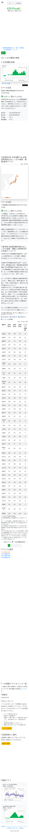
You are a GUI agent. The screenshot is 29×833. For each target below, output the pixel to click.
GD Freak (14, 8)
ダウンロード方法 (6, 83)
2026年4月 (14, 317)
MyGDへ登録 (5, 743)
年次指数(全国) (6, 555)
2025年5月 (5, 317)
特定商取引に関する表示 (12, 828)
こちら (23, 689)
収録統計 (3, 826)
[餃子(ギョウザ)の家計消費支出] (14, 794)
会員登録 (18, 3)
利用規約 (21, 828)
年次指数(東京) (6, 557)
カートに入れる (7, 728)
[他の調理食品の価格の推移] (14, 815)
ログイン (10, 3)
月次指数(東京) (6, 554)
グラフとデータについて (12, 826)
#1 (3, 53)
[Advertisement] (14, 27)
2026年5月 (22, 317)
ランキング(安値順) (8, 319)
